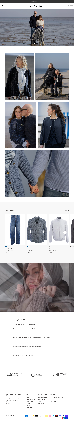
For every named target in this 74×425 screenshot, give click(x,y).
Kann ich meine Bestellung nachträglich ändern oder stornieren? (27, 346)
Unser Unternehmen (42, 397)
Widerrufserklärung (30, 399)
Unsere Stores (41, 399)
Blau (6, 246)
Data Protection (30, 401)
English (7, 418)
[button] (34, 43)
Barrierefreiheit (29, 407)
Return (28, 397)
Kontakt (40, 401)
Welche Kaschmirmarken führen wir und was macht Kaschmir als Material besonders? (32, 337)
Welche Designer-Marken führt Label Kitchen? (23, 333)
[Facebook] (6, 406)
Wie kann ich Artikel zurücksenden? (21, 351)
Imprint (28, 405)
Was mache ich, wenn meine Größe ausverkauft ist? (24, 328)
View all (67, 210)
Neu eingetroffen (11, 210)
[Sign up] (67, 401)
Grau (49, 246)
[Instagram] (9, 406)
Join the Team (41, 403)
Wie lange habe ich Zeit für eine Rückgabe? (23, 355)
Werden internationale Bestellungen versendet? (23, 342)
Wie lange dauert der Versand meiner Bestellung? (24, 324)
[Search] (68, 6)
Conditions (28, 403)
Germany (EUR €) (9, 415)
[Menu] (2, 6)
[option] (37, 27)
